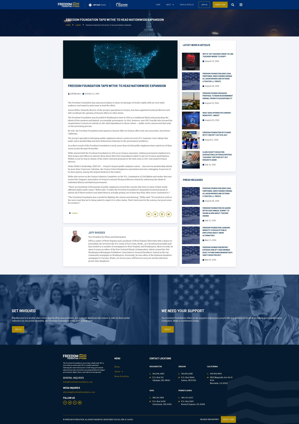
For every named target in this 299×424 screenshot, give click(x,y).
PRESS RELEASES (193, 179)
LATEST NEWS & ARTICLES (196, 45)
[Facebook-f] (65, 403)
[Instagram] (75, 403)
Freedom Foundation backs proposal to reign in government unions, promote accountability (218, 96)
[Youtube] (80, 403)
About (168, 5)
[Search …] (232, 5)
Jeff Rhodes (96, 232)
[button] (241, 5)
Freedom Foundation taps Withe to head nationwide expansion (117, 86)
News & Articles (187, 5)
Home (158, 5)
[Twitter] (70, 403)
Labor (78, 25)
